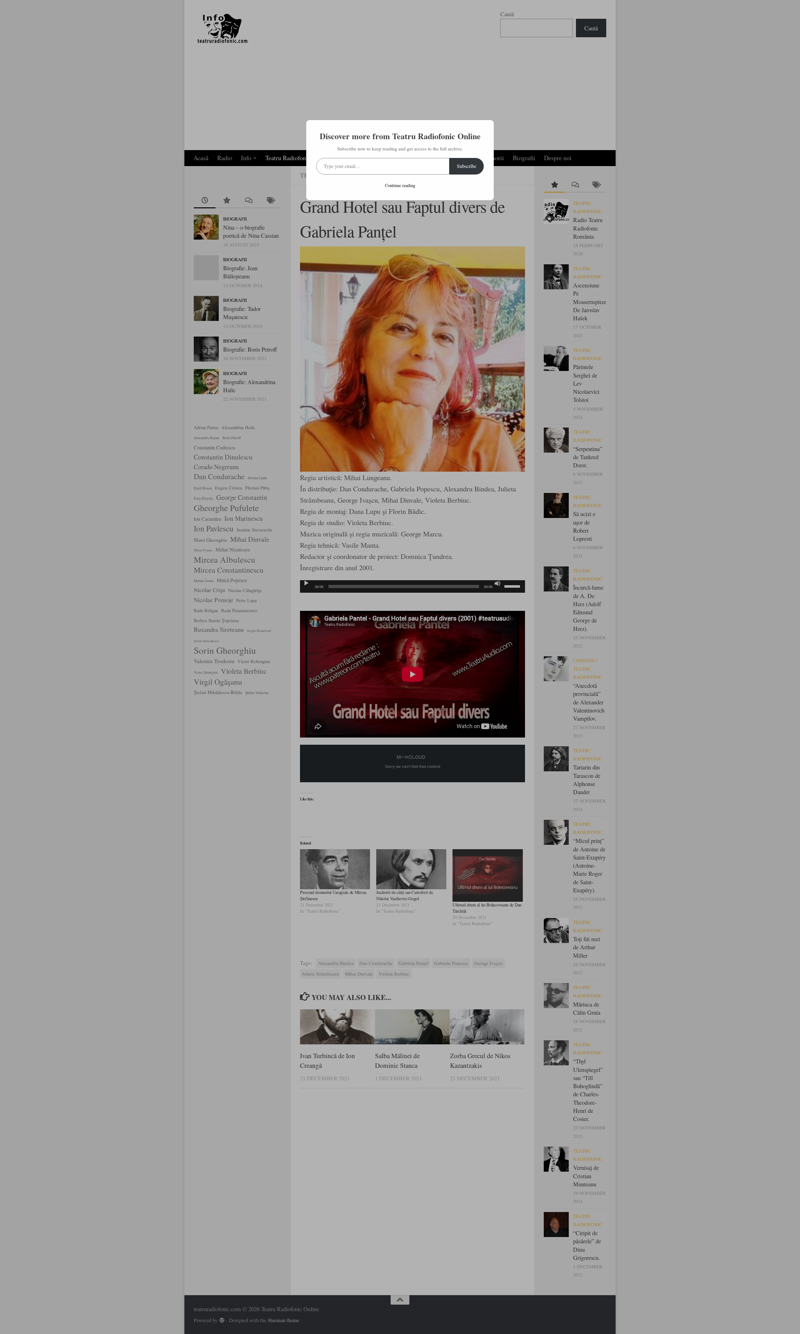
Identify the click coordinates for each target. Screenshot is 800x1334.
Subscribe (466, 166)
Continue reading (400, 185)
